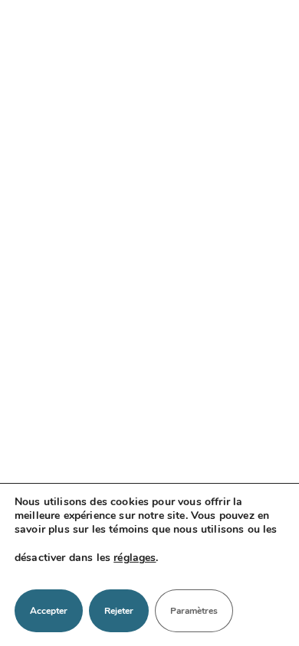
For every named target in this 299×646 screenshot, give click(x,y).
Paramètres (194, 611)
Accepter (48, 611)
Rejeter (118, 611)
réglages (134, 557)
